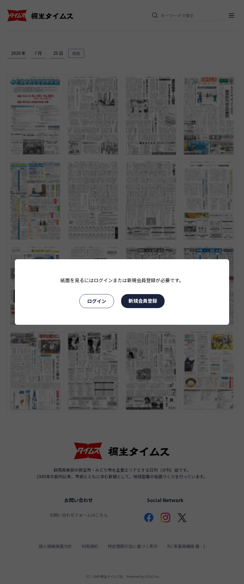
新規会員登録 (143, 300)
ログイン (96, 301)
